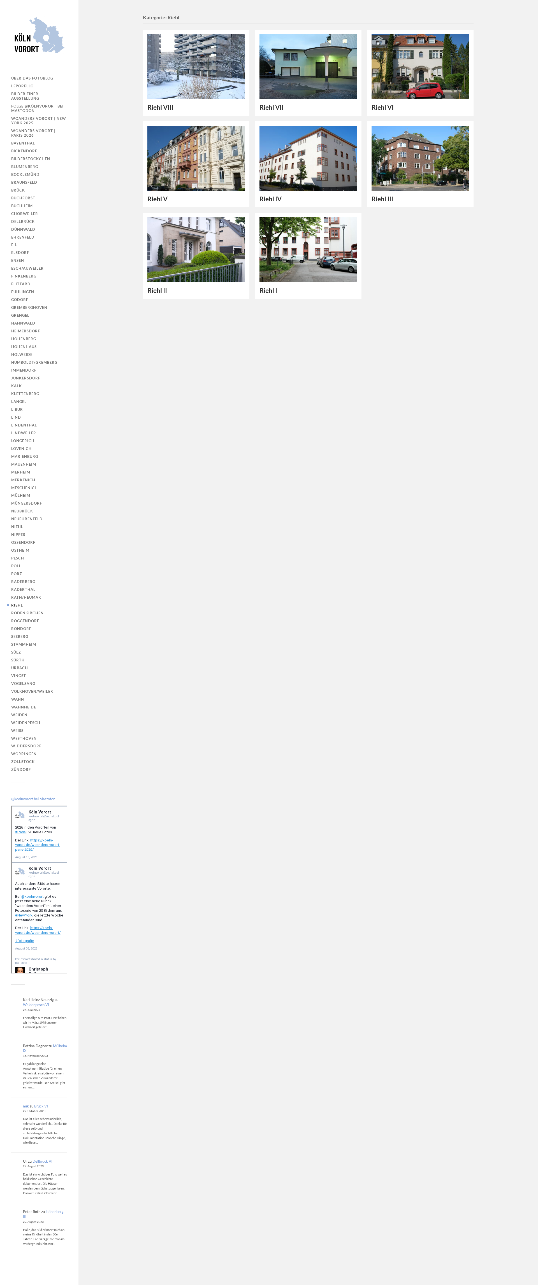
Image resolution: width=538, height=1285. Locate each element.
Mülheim (20, 495)
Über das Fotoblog (32, 78)
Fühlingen (22, 292)
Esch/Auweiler (27, 268)
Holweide (22, 354)
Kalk (16, 386)
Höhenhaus (24, 346)
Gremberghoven (29, 307)
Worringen (24, 754)
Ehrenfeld (22, 237)
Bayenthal (23, 143)
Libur (17, 409)
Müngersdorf (26, 503)
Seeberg (19, 636)
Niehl (17, 526)
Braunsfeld (24, 182)
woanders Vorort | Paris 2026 (33, 133)
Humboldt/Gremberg (34, 362)
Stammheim (23, 644)
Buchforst (23, 198)
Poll (16, 566)
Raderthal (23, 589)
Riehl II (157, 290)
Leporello (22, 86)
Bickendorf (24, 151)
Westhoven (24, 738)
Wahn (17, 699)
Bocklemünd (25, 174)
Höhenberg (23, 339)
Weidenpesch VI (36, 1004)
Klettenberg (25, 393)
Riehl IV (270, 199)
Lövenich (21, 448)
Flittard (21, 284)
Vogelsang (23, 683)
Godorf (19, 299)
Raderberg (23, 581)
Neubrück (22, 511)
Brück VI (41, 1106)
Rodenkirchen (27, 613)
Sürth (18, 660)
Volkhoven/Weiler (32, 691)
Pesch (17, 558)
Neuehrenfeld (27, 519)
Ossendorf (23, 542)
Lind (16, 417)
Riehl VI (383, 107)
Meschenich (24, 488)
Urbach (19, 668)
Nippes (18, 534)
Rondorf (21, 628)
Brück (18, 190)
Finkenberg (23, 276)
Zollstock (23, 761)
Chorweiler (24, 213)
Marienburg (24, 456)
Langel (19, 401)
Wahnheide (23, 707)
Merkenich (23, 480)
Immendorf (23, 370)
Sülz (16, 652)
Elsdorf (20, 252)
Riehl (17, 605)
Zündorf (21, 769)
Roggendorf (25, 621)
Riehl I (268, 290)
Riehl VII (271, 107)
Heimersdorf (25, 331)
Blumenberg (24, 166)
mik (26, 1106)
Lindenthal (24, 425)
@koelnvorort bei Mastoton (33, 799)
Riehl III (382, 199)
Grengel (20, 315)
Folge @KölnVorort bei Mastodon (37, 108)
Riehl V (157, 199)
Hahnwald (23, 323)
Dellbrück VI (42, 1161)
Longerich (22, 441)
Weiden (19, 715)
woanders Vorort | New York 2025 (38, 120)
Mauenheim (23, 464)
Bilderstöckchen (30, 159)
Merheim (20, 472)
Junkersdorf (25, 378)
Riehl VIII (160, 107)
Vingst (18, 675)
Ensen (17, 260)
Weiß (17, 730)
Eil (14, 244)
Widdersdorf (26, 746)
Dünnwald (23, 229)
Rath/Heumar (26, 597)
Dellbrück (23, 221)
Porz (16, 574)
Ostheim (20, 550)
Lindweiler (23, 433)
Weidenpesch (25, 722)
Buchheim (22, 206)
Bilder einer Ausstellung (25, 96)
